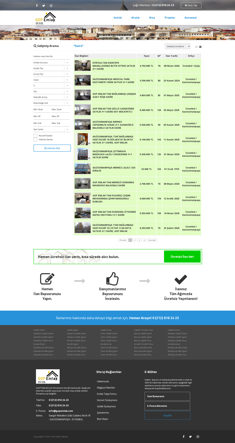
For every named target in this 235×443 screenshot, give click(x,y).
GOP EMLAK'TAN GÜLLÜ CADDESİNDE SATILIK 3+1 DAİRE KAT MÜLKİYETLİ (113, 110)
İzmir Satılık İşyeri (109, 337)
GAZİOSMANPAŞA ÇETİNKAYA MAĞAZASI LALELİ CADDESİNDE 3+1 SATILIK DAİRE (112, 154)
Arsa (152, 17)
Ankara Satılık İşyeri (76, 337)
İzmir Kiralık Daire (109, 347)
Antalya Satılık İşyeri (177, 337)
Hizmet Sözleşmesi (107, 400)
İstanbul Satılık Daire (44, 333)
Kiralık (135, 17)
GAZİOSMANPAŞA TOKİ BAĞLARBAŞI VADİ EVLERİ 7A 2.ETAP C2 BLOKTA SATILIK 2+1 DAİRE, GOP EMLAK (113, 228)
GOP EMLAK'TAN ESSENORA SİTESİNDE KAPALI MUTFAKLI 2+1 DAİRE (114, 213)
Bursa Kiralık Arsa (142, 354)
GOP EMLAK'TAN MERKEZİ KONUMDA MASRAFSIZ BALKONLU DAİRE (113, 184)
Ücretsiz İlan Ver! (182, 256)
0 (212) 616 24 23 (163, 5)
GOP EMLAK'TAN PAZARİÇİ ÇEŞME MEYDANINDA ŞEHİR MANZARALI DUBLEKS (111, 198)
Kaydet (167, 415)
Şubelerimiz (103, 412)
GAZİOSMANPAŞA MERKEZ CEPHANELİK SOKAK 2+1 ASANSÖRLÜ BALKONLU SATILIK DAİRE (113, 124)
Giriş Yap (192, 5)
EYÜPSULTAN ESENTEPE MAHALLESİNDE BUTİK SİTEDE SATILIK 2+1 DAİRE (114, 65)
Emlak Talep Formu (107, 394)
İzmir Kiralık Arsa (109, 354)
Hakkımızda (103, 381)
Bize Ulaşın (102, 419)
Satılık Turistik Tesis (143, 330)
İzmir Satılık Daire (109, 333)
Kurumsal (191, 17)
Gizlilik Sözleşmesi (106, 406)
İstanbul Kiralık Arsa (43, 354)
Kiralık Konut (174, 344)
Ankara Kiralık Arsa (76, 354)
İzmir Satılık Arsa (109, 340)
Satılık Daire (39, 330)
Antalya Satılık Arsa (177, 340)
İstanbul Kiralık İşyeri (44, 351)
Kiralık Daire (39, 344)
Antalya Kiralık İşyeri (177, 351)
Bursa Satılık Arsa (142, 340)
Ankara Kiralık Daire (76, 347)
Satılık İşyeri (73, 330)
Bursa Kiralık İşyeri (143, 351)
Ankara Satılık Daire (76, 333)
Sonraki (152, 240)
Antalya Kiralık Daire (177, 347)
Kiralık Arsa (106, 344)
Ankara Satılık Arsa (76, 340)
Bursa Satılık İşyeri (143, 337)
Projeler (170, 17)
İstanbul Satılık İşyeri (44, 337)
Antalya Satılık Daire (177, 333)
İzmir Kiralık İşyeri (109, 351)
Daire (52, 32)
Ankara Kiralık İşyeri (76, 351)
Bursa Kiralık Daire (143, 347)
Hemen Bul (53, 148)
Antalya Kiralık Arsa (177, 354)
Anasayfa (39, 32)
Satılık (118, 17)
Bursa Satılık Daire (143, 333)
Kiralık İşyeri (73, 344)
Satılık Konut (174, 330)
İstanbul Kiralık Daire (44, 347)
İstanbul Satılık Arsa (43, 340)
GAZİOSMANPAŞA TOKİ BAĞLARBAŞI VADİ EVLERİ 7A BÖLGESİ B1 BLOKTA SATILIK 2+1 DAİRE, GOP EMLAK (113, 139)
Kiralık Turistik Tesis (143, 344)
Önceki (122, 240)
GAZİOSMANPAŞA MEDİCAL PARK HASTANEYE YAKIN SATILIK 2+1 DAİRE (113, 81)
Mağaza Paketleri (106, 387)
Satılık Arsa (106, 330)
